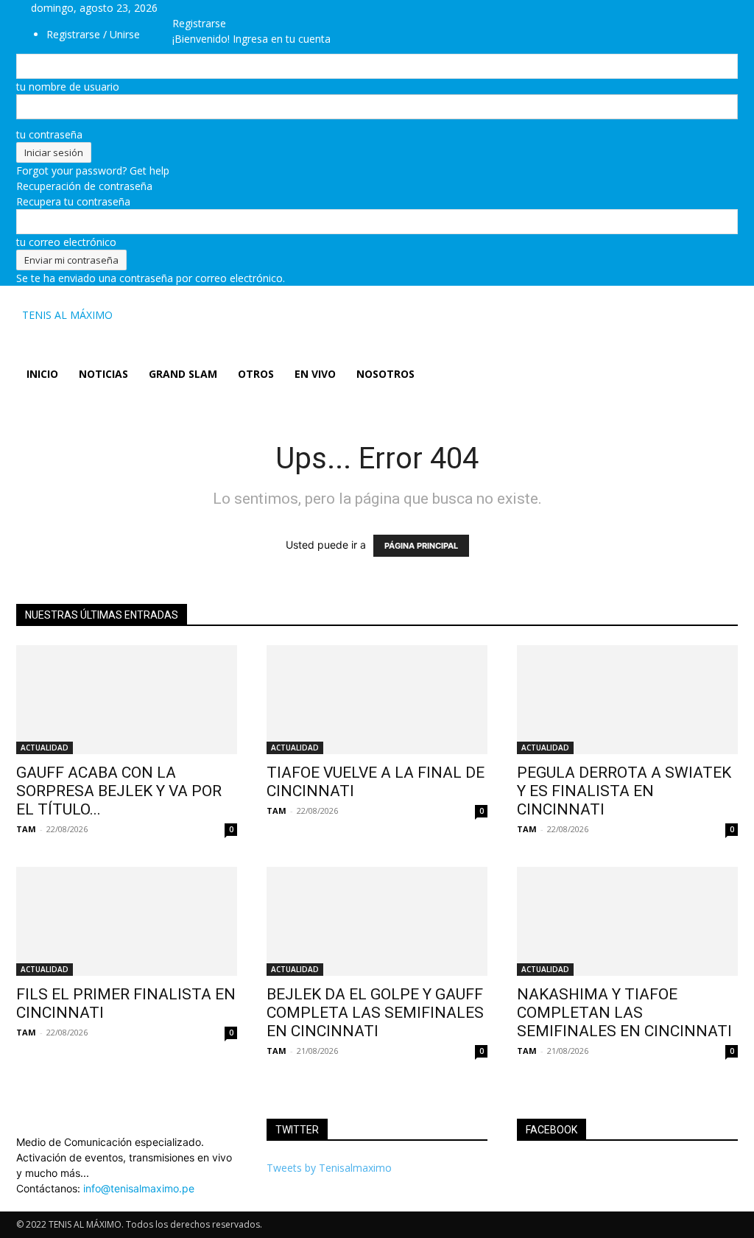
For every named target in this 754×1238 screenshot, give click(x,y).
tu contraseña (49, 134)
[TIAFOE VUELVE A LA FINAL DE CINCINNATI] (377, 699)
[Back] (269, 8)
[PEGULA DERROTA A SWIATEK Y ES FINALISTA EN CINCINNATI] (627, 699)
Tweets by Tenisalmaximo (329, 1168)
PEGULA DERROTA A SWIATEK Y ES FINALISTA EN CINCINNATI (624, 791)
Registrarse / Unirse (93, 34)
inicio (42, 374)
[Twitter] (236, 8)
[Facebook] (203, 8)
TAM (26, 828)
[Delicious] (192, 8)
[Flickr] (214, 8)
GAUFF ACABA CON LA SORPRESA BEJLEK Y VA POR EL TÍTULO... (119, 791)
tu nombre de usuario (67, 87)
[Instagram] (225, 8)
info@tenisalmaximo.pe (138, 1188)
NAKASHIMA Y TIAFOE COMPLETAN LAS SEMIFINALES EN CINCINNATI (624, 1012)
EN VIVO (315, 374)
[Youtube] (246, 8)
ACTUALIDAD (44, 747)
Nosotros (385, 374)
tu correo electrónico (66, 242)
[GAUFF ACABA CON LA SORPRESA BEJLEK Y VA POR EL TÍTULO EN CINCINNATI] (126, 699)
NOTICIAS (103, 374)
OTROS (256, 374)
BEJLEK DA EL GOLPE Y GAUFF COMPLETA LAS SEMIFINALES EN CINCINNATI (375, 1012)
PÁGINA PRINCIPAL (421, 546)
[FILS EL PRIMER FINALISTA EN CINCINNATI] (126, 921)
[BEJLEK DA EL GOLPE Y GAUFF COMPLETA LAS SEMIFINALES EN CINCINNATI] (377, 921)
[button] (720, 316)
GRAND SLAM (183, 374)
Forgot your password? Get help (92, 170)
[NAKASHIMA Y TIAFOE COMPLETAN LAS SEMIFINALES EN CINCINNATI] (627, 921)
